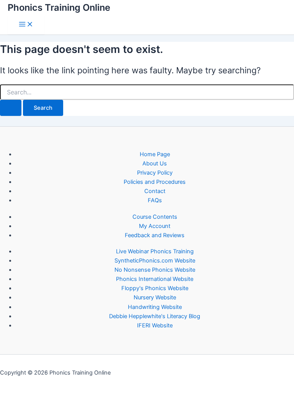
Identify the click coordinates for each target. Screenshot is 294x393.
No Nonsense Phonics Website (154, 269)
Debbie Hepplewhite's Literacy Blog (154, 316)
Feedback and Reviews (155, 235)
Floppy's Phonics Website (154, 288)
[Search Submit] (10, 108)
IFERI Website (155, 325)
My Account (154, 226)
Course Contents (154, 216)
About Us (154, 163)
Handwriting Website (155, 307)
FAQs (155, 200)
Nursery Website (155, 297)
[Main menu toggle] (26, 25)
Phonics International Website (154, 279)
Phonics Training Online (59, 7)
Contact (154, 191)
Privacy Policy (155, 172)
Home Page (155, 154)
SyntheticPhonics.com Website (154, 260)
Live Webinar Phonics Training (155, 251)
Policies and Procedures (155, 181)
